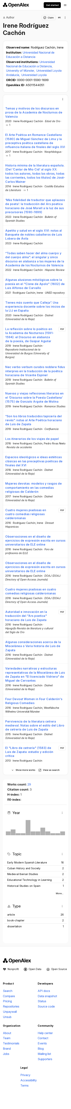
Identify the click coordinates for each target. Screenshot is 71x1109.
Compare (9, 996)
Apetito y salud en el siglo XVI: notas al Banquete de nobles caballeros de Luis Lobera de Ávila (33, 234)
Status (42, 1001)
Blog (41, 1048)
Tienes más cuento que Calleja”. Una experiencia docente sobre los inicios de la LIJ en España (35, 306)
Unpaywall (10, 1011)
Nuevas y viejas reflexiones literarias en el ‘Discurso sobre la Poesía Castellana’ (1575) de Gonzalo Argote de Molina (34, 397)
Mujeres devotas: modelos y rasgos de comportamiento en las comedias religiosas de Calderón (33, 487)
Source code (46, 1006)
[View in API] (59, 17)
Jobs (6, 1054)
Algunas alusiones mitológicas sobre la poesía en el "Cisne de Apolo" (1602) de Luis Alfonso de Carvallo (35, 284)
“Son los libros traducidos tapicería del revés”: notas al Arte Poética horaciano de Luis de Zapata (33, 420)
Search (7, 991)
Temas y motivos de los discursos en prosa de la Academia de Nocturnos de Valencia (33, 112)
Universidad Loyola (34, 75)
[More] (63, 99)
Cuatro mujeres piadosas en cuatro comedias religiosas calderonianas (25, 514)
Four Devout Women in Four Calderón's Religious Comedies (33, 701)
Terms (24, 1085)
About (7, 1033)
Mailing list (44, 1054)
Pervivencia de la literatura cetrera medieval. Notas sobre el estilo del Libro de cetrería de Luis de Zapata (34, 725)
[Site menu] (65, 5)
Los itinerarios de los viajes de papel (32, 439)
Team (6, 1038)
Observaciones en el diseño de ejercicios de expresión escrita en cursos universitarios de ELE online (35, 540)
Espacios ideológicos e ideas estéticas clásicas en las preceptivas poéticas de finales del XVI (34, 461)
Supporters (45, 1059)
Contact (43, 1038)
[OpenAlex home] (16, 5)
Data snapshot (47, 996)
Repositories (11, 1006)
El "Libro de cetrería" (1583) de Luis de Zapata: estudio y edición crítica (29, 752)
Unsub (7, 1017)
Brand (7, 1048)
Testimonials (11, 1043)
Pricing (7, 1001)
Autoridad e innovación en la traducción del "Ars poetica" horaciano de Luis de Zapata (26, 616)
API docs (44, 991)
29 (29, 784)
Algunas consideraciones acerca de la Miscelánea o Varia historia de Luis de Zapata (33, 646)
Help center (45, 1033)
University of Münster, (21, 70)
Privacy (25, 1075)
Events (42, 1043)
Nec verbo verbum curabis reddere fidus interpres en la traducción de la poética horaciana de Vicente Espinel (35, 371)
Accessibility (28, 1080)
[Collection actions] (65, 17)
